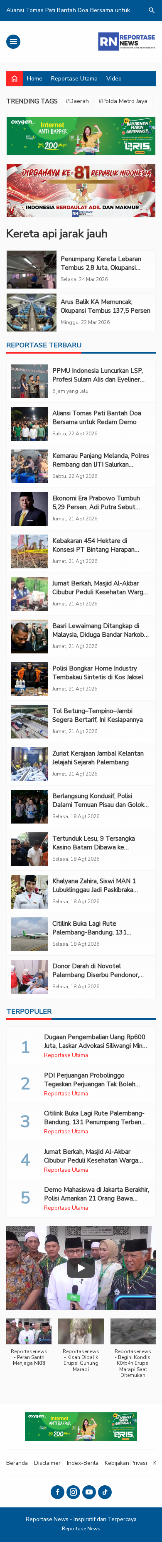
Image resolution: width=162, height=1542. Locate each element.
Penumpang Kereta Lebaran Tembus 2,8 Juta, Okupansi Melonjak (101, 268)
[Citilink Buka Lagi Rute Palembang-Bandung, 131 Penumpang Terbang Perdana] (29, 934)
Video (114, 79)
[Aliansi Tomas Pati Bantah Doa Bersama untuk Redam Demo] (29, 424)
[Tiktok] (105, 1492)
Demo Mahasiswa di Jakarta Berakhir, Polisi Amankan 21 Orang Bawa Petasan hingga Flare (96, 1198)
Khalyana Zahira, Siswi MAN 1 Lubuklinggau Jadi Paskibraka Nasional (94, 890)
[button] (29, 1346)
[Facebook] (57, 1492)
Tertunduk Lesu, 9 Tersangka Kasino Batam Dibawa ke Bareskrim (93, 847)
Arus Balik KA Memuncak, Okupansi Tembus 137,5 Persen (105, 306)
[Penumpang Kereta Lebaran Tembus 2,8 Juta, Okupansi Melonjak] (31, 270)
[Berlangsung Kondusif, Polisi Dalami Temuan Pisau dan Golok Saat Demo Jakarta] (29, 807)
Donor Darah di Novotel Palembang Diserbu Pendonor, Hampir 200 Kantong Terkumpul (98, 975)
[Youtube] (89, 1492)
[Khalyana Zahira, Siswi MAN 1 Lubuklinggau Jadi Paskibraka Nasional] (29, 892)
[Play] (81, 1268)
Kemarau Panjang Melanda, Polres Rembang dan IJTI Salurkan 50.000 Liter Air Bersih (100, 464)
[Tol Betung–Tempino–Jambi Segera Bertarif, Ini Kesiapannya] (29, 721)
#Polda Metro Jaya (122, 101)
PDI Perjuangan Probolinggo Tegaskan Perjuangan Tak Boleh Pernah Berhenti (89, 1084)
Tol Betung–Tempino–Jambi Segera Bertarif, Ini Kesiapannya (97, 715)
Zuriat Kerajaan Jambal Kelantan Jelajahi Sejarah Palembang (98, 757)
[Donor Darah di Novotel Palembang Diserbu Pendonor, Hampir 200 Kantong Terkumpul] (29, 977)
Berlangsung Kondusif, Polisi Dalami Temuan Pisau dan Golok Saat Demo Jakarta (98, 805)
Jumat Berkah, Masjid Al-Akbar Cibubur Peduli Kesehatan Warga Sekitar (99, 592)
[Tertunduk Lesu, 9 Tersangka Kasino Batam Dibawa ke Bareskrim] (29, 849)
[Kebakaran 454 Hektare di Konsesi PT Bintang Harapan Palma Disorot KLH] (29, 551)
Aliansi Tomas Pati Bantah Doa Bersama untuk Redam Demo (96, 417)
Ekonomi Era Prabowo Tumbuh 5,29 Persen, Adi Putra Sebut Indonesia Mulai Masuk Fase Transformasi (96, 511)
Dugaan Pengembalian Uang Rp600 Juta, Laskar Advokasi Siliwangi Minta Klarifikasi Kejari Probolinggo (96, 1046)
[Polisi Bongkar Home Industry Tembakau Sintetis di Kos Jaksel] (29, 679)
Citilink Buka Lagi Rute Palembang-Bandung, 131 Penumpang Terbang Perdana (94, 932)
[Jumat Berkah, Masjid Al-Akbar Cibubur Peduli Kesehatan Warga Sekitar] (29, 594)
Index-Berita (82, 1463)
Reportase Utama (74, 79)
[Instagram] (73, 1492)
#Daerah (77, 101)
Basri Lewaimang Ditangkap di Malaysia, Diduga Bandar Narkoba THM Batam (99, 635)
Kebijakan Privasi (126, 1463)
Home (34, 79)
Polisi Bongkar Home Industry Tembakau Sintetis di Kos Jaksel (97, 672)
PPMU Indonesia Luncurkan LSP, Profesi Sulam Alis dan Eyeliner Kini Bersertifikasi (97, 379)
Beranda (17, 1463)
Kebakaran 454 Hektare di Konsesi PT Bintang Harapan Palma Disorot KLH (93, 550)
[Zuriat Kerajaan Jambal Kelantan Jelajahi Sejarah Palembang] (29, 764)
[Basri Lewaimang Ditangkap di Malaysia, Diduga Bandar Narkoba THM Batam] (29, 636)
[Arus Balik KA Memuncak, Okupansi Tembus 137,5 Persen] (31, 313)
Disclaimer (47, 1463)
